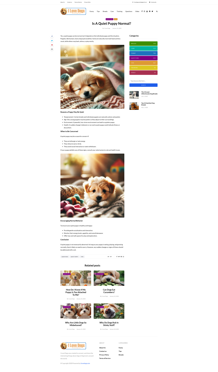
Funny (92, 11)
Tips (98, 11)
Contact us (69, 2)
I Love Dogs (107, 28)
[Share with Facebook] (52, 36)
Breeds (105, 11)
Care (112, 11)
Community (153, 2)
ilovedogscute (85, 363)
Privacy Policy (87, 2)
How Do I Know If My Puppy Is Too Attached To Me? (75, 292)
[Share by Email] (52, 49)
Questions (128, 11)
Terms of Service (78, 2)
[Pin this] (52, 45)
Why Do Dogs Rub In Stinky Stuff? (109, 323)
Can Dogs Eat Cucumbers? (109, 290)
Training (119, 11)
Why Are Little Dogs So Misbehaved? (75, 323)
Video (137, 11)
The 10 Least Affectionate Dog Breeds (149, 93)
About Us (62, 2)
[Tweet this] (52, 40)
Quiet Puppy (74, 256)
